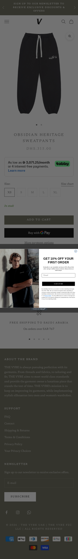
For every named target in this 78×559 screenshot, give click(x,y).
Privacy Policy (48, 295)
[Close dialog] (76, 251)
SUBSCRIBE (58, 284)
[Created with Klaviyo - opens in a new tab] (39, 309)
